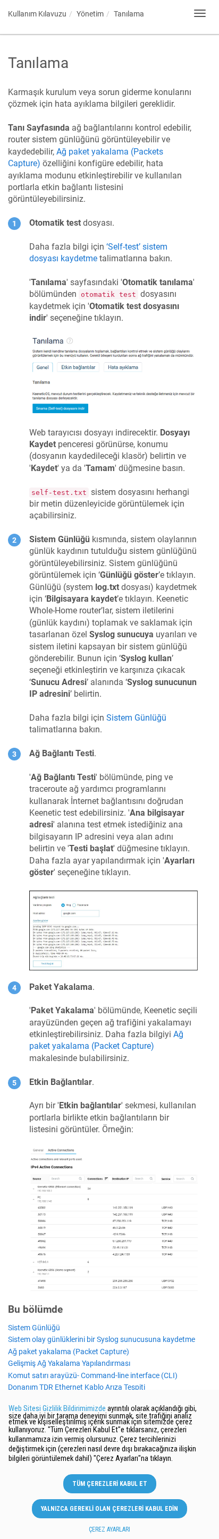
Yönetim (90, 14)
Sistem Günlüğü (34, 1327)
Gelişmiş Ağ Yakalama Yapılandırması (69, 1363)
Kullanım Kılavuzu (37, 14)
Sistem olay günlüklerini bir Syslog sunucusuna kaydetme (101, 1339)
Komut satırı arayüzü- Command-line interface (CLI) (93, 1375)
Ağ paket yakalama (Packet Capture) (68, 1351)
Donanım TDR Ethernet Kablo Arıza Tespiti (76, 1387)
